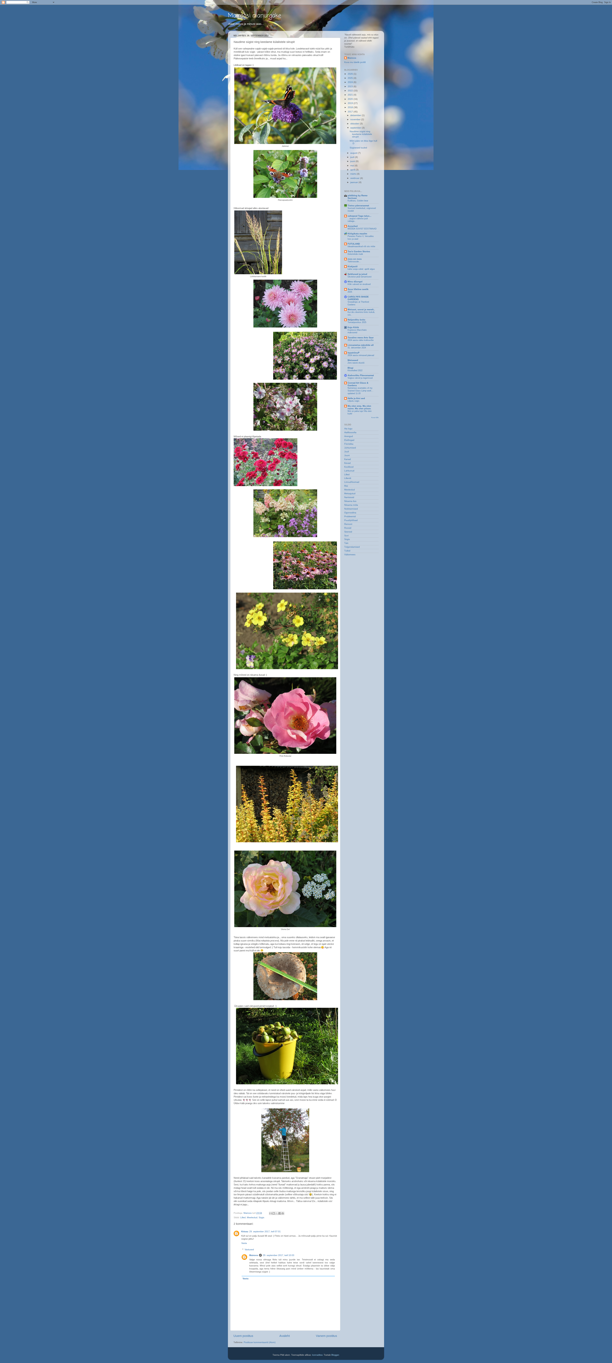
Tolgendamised (352, 547)
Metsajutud (349, 493)
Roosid (347, 528)
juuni (353, 161)
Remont (348, 524)
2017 (350, 111)
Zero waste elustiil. (356, 363)
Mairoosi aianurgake (254, 15)
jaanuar (354, 182)
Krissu (244, 1231)
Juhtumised (350, 448)
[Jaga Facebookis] (279, 1213)
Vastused (249, 1249)
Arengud (348, 436)
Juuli (346, 451)
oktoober (355, 123)
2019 (350, 103)
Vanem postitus (326, 1335)
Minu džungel (355, 281)
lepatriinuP (353, 353)
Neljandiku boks (356, 320)
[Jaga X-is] (276, 1213)
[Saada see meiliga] (270, 1213)
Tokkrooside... (354, 261)
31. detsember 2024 (357, 347)
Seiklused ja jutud (357, 274)
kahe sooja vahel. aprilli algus (361, 269)
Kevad (347, 463)
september (356, 128)
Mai (346, 486)
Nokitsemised (351, 509)
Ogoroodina (350, 512)
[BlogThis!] (273, 1213)
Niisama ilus (350, 501)
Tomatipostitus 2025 (357, 322)
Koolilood (348, 467)
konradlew (317, 1355)
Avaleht (284, 1335)
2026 (350, 74)
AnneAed (353, 226)
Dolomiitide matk (355, 254)
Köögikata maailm (357, 233)
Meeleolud (252, 1217)
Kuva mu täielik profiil (355, 62)
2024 (350, 82)
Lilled (243, 1217)
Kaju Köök (353, 327)
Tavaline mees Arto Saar (361, 337)
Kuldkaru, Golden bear (358, 200)
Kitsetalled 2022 (355, 370)
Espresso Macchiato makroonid (357, 331)
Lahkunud (349, 471)
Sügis (261, 1217)
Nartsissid (349, 497)
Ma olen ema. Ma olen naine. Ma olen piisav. (359, 407)
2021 (350, 95)
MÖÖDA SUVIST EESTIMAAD (362, 229)
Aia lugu (348, 428)
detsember (356, 115)
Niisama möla (351, 505)
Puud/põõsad (351, 520)
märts (353, 174)
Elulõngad (349, 440)
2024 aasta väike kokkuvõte (361, 340)
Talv (346, 543)
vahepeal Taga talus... (359, 216)
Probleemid (350, 516)
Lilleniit (347, 478)
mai (352, 165)
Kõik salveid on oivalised (359, 284)
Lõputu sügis (353, 401)
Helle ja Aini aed (356, 398)
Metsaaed (353, 360)
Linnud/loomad (351, 482)
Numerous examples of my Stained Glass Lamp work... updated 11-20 (360, 390)
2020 (350, 99)
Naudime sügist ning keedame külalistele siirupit (361, 134)
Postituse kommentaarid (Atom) (260, 1342)
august (354, 153)
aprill (353, 170)
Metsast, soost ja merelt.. (361, 309)
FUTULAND (354, 244)
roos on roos (355, 259)
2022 (350, 90)
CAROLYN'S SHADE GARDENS (358, 298)
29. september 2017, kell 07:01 (265, 1231)
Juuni (347, 455)
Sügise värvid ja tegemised (360, 378)
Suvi (346, 535)
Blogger (335, 1355)
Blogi (350, 368)
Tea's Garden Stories (359, 251)
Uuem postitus (243, 1335)
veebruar (355, 178)
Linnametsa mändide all (361, 345)
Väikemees (349, 554)
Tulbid (347, 551)
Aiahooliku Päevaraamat (361, 375)
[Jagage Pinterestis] (282, 1213)
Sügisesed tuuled (358, 148)
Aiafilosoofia (350, 432)
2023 (350, 86)
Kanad (347, 459)
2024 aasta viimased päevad (361, 355)
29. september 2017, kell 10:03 (278, 1255)
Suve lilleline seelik (358, 289)
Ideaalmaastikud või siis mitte (361, 246)
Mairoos (253, 1255)
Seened (348, 532)
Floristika (348, 444)
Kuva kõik (375, 417)
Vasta (244, 1243)
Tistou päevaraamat (358, 205)
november (355, 119)
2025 (350, 78)
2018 (350, 107)
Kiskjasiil (352, 266)
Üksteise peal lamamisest (360, 277)
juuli (352, 157)
